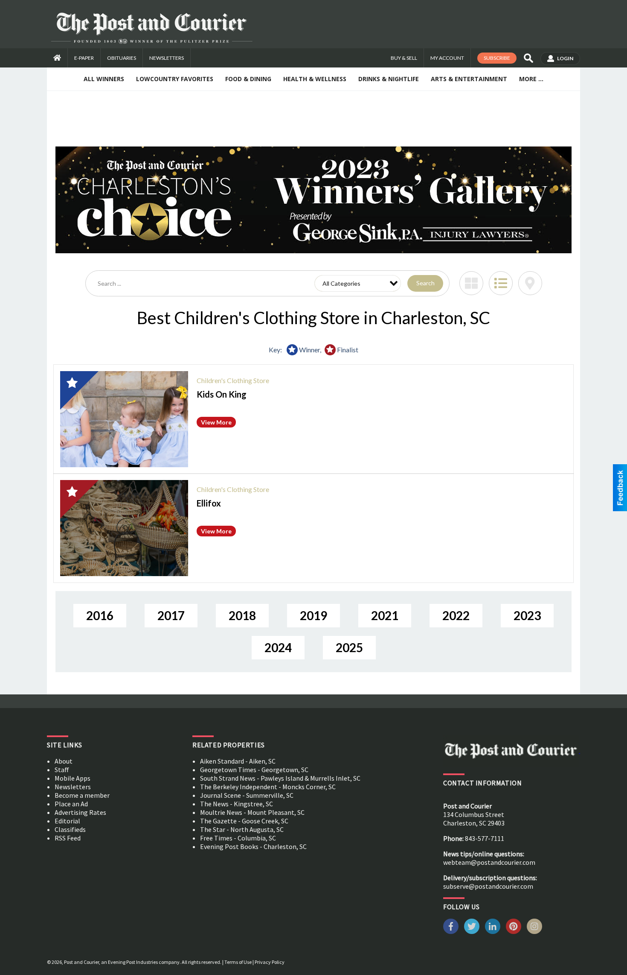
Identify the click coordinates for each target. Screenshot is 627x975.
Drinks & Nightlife (388, 79)
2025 (349, 647)
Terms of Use (238, 962)
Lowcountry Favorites (174, 79)
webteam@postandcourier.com (489, 862)
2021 (384, 615)
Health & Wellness (314, 79)
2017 (171, 615)
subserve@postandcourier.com (488, 886)
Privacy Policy (269, 962)
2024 (278, 647)
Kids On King (222, 394)
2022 (456, 615)
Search (425, 283)
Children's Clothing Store (233, 380)
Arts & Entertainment (469, 79)
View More (216, 422)
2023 (527, 615)
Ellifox (209, 503)
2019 (313, 615)
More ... (531, 79)
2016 (99, 615)
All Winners (104, 79)
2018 (242, 615)
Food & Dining (248, 79)
